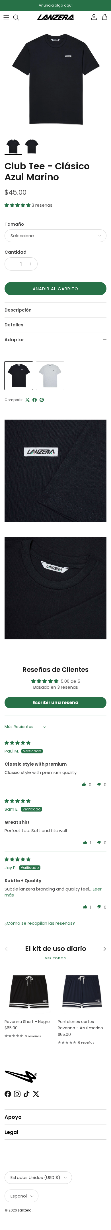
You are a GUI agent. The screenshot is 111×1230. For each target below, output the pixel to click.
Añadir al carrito (55, 289)
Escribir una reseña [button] (55, 702)
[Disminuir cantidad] (10, 264)
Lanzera (25, 1210)
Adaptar (14, 340)
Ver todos (55, 958)
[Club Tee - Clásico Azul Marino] (19, 375)
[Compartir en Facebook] (34, 400)
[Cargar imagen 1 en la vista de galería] (55, 79)
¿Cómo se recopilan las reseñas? (40, 923)
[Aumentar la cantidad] (32, 264)
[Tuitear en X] (27, 400)
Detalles (14, 325)
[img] (17, 743)
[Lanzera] (55, 18)
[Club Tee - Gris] (50, 375)
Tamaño (14, 224)
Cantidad (15, 252)
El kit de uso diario (55, 949)
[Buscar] (19, 17)
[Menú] (6, 17)
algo (59, 5)
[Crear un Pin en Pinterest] (42, 400)
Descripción (18, 310)
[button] (18, 205)
